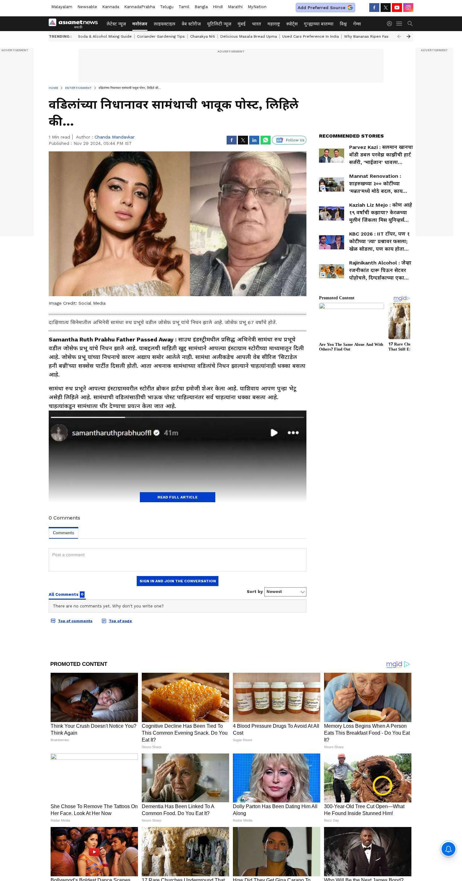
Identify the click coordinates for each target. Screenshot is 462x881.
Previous (399, 36)
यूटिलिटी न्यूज (219, 23)
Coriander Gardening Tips (161, 36)
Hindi (218, 6)
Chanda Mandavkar (115, 136)
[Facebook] (374, 7)
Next (408, 36)
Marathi (235, 6)
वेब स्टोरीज (191, 23)
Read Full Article (177, 497)
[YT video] (397, 7)
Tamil (184, 6)
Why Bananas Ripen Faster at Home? (378, 36)
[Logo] (75, 23)
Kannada (110, 6)
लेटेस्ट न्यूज (116, 23)
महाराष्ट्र (273, 23)
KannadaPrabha (139, 6)
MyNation (257, 6)
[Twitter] (386, 7)
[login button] (391, 23)
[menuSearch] (410, 23)
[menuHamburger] (399, 23)
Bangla (201, 6)
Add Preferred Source (321, 7)
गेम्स (357, 23)
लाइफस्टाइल (164, 23)
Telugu (166, 6)
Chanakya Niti (202, 36)
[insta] (408, 7)
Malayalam (61, 6)
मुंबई (241, 23)
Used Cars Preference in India (310, 36)
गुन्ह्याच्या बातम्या (318, 23)
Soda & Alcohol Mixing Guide (105, 36)
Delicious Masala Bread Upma (248, 36)
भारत (256, 23)
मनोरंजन (139, 23)
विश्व (343, 23)
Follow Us (295, 140)
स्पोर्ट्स (292, 23)
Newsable (87, 6)
